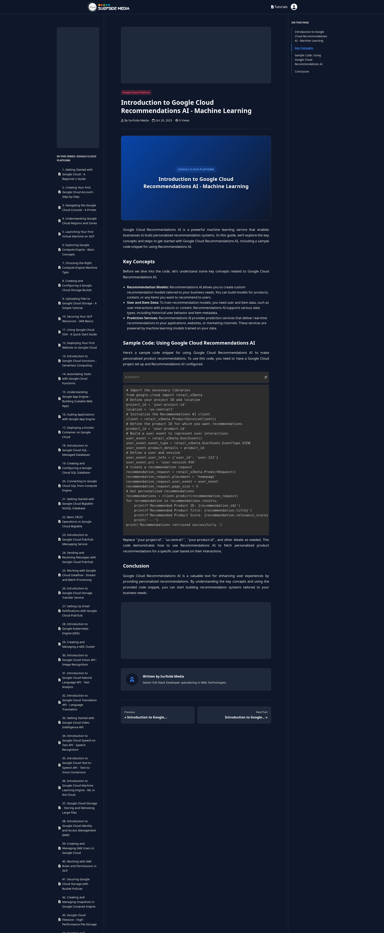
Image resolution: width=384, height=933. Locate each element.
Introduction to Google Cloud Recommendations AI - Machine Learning (311, 36)
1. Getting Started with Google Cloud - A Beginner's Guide (77, 174)
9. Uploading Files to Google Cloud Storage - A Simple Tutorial (79, 303)
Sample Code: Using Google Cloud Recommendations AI (309, 59)
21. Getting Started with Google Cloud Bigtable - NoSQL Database (78, 503)
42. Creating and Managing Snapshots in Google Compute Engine (78, 901)
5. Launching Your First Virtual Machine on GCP (78, 234)
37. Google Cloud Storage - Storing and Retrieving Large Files (79, 807)
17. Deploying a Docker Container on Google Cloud (78, 432)
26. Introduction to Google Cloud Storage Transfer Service (77, 592)
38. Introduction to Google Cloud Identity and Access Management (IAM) (79, 828)
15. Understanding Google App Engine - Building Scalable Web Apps (77, 399)
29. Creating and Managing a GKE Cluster (78, 644)
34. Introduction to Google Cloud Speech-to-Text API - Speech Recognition (79, 742)
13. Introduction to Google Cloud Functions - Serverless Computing (79, 360)
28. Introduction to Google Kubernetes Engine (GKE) (75, 628)
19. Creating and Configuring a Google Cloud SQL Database (77, 467)
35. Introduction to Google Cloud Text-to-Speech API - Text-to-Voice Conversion (77, 765)
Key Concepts (304, 48)
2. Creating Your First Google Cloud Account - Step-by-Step (78, 192)
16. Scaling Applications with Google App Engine (78, 417)
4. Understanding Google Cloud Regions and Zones (79, 221)
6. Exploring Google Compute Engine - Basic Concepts (78, 249)
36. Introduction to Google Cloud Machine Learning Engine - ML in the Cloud (78, 788)
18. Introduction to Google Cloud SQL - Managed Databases (76, 450)
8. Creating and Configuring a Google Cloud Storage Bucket (77, 285)
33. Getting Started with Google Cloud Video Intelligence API (78, 722)
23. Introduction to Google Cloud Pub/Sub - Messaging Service (78, 539)
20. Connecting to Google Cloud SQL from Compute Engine (79, 485)
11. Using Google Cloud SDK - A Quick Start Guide (79, 332)
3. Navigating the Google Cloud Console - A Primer (79, 207)
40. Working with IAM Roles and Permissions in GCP (79, 865)
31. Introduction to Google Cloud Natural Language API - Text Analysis (77, 680)
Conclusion (302, 71)
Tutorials (281, 7)
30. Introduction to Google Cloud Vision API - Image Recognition (79, 659)
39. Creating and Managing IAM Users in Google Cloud (78, 848)
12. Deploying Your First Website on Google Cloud (79, 345)
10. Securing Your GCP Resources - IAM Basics (77, 319)
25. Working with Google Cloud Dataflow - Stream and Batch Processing (79, 575)
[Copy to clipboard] (259, 377)
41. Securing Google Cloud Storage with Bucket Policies (76, 884)
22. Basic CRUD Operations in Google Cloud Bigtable (76, 521)
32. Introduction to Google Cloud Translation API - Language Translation (79, 702)
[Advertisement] (78, 87)
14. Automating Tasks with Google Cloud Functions (76, 378)
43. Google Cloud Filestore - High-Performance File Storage (79, 919)
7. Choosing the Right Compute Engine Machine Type (79, 267)
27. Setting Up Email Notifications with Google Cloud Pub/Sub (79, 610)
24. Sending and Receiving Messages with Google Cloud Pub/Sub (79, 557)
